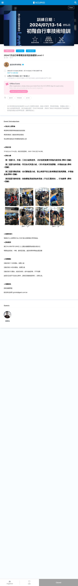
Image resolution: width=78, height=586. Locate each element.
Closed (58, 582)
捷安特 (11, 98)
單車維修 (19, 98)
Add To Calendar (12, 73)
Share (71, 7)
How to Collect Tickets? (18, 91)
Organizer (10, 584)
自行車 (28, 98)
